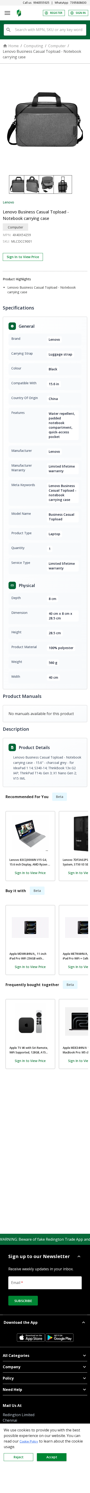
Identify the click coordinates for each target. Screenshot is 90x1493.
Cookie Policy (29, 1441)
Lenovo (8, 202)
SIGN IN (81, 13)
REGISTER (56, 13)
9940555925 (41, 3)
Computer (57, 45)
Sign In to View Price (23, 257)
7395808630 (78, 3)
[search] (8, 29)
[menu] (7, 13)
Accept (51, 1457)
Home (13, 45)
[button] (45, 1256)
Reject (19, 1457)
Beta (59, 796)
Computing (33, 45)
